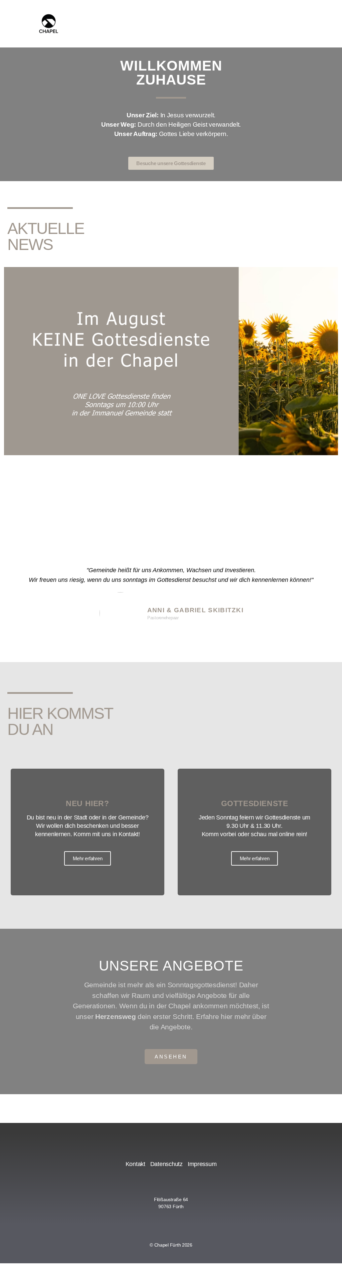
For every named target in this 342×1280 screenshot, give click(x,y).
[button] (10, 384)
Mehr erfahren (88, 858)
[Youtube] (154, 1222)
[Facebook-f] (187, 1222)
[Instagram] (171, 1222)
